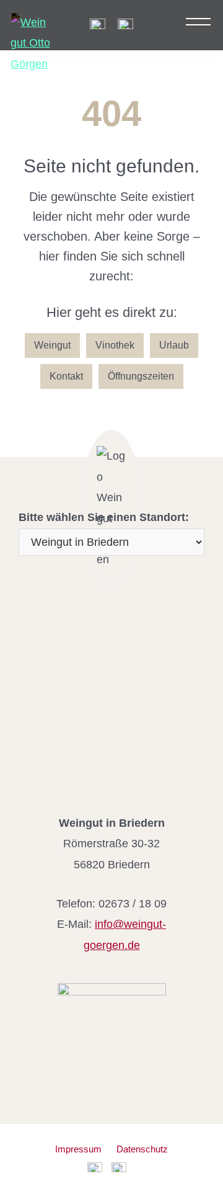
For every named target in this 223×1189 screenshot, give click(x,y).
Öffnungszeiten (141, 376)
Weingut (52, 345)
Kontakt (66, 376)
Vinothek (114, 345)
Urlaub (174, 345)
